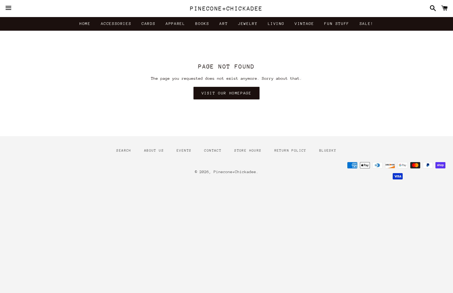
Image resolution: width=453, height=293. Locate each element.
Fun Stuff (336, 23)
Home (84, 23)
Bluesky (328, 150)
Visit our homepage (227, 93)
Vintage (304, 23)
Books (202, 23)
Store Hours (247, 150)
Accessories (116, 23)
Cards (148, 23)
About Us (154, 150)
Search (123, 150)
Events (184, 150)
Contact (213, 150)
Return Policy (290, 150)
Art (223, 23)
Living (276, 23)
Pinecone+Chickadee (226, 8)
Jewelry (247, 23)
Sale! (367, 23)
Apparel (175, 23)
